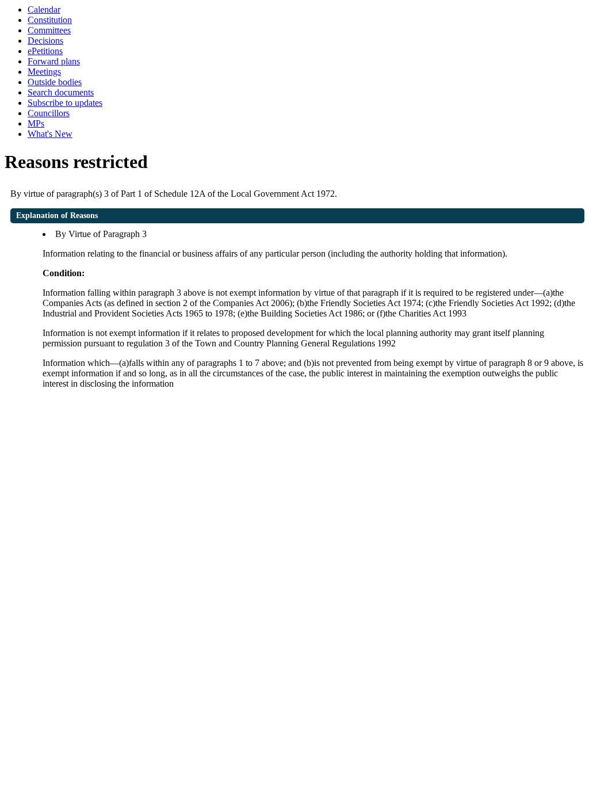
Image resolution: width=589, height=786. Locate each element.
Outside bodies (55, 82)
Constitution (50, 20)
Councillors (49, 113)
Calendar (44, 9)
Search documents (61, 92)
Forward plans (54, 61)
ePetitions (45, 51)
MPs (36, 123)
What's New (50, 134)
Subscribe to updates (65, 103)
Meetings (44, 72)
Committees (49, 30)
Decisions (45, 40)
